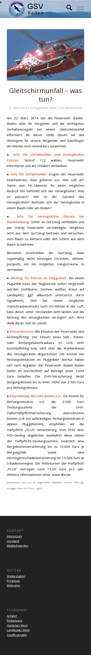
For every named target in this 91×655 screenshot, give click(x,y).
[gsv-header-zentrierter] (38, 9)
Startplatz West (17, 625)
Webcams (13, 585)
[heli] (45, 55)
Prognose (13, 581)
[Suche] (67, 9)
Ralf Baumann (73, 108)
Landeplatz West (18, 630)
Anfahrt (12, 616)
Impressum (14, 536)
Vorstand (13, 541)
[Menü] (78, 9)
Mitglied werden (17, 546)
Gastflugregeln (17, 635)
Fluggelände (40, 108)
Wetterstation (16, 576)
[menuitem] (67, 9)
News (52, 108)
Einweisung (14, 621)
